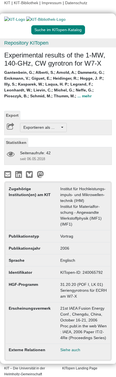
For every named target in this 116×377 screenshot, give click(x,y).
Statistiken (16, 142)
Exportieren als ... (41, 127)
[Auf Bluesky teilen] (31, 174)
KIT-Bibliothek (26, 3)
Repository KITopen (26, 43)
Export (12, 115)
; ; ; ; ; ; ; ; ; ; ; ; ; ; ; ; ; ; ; (54, 84)
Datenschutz (76, 3)
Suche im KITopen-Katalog (58, 29)
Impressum (52, 3)
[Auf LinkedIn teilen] (19, 174)
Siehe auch (70, 350)
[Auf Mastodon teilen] (40, 174)
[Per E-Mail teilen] (8, 174)
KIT (7, 3)
